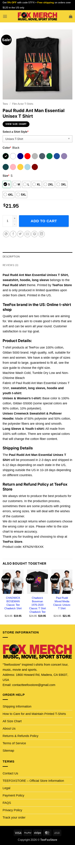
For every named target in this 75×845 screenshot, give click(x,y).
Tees (5, 103)
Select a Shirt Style (15, 131)
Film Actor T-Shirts (22, 103)
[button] (5, 16)
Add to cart (44, 221)
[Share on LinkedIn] (41, 234)
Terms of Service (14, 743)
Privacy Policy (12, 810)
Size (6, 175)
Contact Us (10, 773)
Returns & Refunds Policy (20, 736)
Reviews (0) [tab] (10, 265)
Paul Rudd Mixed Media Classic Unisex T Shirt (61, 603)
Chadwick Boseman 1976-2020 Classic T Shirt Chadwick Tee (37, 604)
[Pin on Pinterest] (34, 234)
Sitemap (8, 750)
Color (7, 147)
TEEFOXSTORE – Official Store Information (33, 780)
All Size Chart (12, 721)
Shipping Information (17, 706)
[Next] (72, 596)
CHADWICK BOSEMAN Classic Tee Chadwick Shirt (13, 603)
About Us (9, 728)
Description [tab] (11, 256)
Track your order (14, 817)
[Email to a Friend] (27, 234)
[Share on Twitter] (20, 234)
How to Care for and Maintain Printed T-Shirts (34, 714)
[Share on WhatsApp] (6, 234)
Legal (6, 788)
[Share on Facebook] (13, 234)
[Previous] (3, 596)
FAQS (7, 803)
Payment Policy (13, 795)
